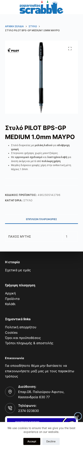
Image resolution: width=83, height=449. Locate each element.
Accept (31, 441)
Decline (51, 441)
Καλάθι (10, 304)
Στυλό (28, 200)
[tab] (41, 219)
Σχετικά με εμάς (18, 270)
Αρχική (10, 293)
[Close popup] (78, 416)
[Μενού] (7, 7)
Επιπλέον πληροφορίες (41, 219)
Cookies (11, 333)
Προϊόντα (12, 299)
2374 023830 (28, 411)
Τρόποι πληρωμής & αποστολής (29, 343)
